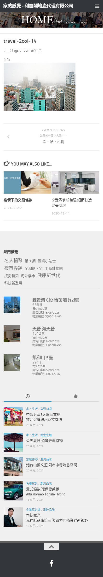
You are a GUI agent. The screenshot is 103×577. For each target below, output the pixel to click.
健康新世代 (48, 275)
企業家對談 (33, 510)
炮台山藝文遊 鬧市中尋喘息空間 (51, 465)
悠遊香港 (32, 459)
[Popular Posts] (75, 397)
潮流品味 (46, 459)
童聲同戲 (46, 409)
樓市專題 (13, 268)
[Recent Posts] (28, 397)
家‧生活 (32, 409)
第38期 (30, 261)
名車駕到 (32, 483)
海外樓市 (28, 276)
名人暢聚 (13, 260)
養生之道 (46, 435)
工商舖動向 (54, 268)
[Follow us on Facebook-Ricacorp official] (51, 563)
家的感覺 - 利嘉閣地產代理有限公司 (38, 6)
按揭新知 (11, 276)
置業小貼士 (47, 261)
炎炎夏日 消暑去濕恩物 (44, 441)
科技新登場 (13, 283)
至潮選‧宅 (34, 268)
